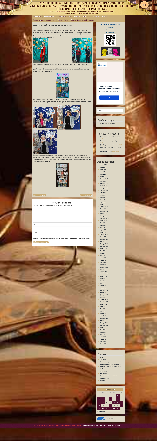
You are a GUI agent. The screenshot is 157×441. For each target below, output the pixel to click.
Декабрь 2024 (104, 211)
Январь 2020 (103, 343)
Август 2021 (103, 304)
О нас (76, 16)
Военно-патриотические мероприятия (110, 364)
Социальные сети (63, 16)
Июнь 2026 (103, 169)
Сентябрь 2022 (104, 274)
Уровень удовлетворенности (44, 20)
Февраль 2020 (104, 341)
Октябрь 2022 (104, 271)
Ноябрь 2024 (103, 213)
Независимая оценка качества (108, 123)
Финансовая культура (106, 151)
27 (107, 409)
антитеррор (103, 359)
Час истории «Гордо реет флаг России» (110, 147)
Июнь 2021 (103, 309)
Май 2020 (102, 334)
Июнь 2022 (103, 281)
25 (99, 409)
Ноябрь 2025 (103, 185)
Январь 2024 (103, 237)
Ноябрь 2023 (103, 241)
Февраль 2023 (104, 262)
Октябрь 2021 (104, 299)
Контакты (95, 16)
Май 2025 (102, 199)
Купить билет (63, 20)
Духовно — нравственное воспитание (110, 366)
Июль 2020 (103, 329)
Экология (102, 380)
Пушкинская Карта (105, 378)
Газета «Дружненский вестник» (82, 20)
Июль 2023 (103, 250)
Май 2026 (102, 172)
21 (110, 405)
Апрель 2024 (103, 230)
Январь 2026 (103, 181)
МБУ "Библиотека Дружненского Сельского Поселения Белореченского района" (57, 425)
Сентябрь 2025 (104, 190)
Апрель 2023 (103, 257)
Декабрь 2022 (104, 267)
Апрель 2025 (103, 202)
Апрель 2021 (103, 313)
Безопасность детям (105, 362)
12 (103, 402)
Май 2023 (102, 255)
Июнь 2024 (103, 225)
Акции (101, 357)
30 (117, 409)
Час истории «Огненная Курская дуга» (110, 136)
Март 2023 (103, 260)
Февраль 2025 (104, 206)
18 (99, 405)
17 (121, 402)
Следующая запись (85, 195)
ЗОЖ (101, 369)
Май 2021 (102, 311)
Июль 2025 (103, 195)
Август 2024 (103, 220)
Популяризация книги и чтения (108, 375)
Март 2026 (103, 176)
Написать (109, 97)
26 (103, 409)
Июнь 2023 (103, 253)
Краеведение (103, 371)
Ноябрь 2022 (103, 269)
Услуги (104, 16)
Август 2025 (103, 192)
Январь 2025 (103, 209)
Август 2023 (103, 248)
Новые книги (103, 373)
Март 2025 (103, 204)
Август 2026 (103, 164)
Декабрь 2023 (104, 239)
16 (117, 402)
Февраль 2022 (104, 290)
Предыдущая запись (40, 195)
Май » (103, 411)
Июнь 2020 (103, 332)
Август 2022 (103, 276)
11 (99, 402)
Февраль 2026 (104, 178)
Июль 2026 (103, 167)
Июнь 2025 (103, 197)
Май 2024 (102, 227)
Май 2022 (102, 283)
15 (114, 402)
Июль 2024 (103, 223)
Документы (48, 16)
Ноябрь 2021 (103, 297)
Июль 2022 (103, 278)
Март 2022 (103, 288)
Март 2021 (103, 316)
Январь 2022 (103, 292)
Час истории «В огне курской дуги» (109, 141)
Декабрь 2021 (104, 295)
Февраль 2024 (104, 234)
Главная (37, 16)
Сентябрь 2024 (104, 218)
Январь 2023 (103, 264)
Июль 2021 (103, 306)
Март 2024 (103, 232)
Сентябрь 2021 (104, 302)
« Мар (99, 411)
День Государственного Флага (108, 145)
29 (114, 409)
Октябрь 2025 (104, 188)
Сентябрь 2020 (104, 325)
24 (121, 405)
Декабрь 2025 (104, 183)
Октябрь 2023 (104, 244)
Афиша (85, 16)
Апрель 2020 (103, 336)
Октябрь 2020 (104, 323)
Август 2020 (103, 327)
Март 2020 (103, 339)
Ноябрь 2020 (103, 320)
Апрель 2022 (103, 285)
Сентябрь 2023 (104, 246)
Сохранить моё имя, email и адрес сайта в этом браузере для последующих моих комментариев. (61, 238)
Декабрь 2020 (104, 318)
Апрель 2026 (103, 174)
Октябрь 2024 (104, 216)
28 (110, 409)
